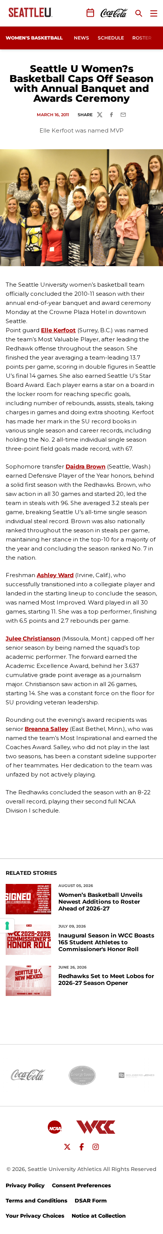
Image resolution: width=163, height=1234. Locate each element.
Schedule (111, 38)
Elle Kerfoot (58, 330)
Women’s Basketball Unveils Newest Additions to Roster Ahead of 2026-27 (100, 902)
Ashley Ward (55, 575)
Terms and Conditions (36, 1200)
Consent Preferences (81, 1185)
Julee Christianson (33, 638)
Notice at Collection (99, 1215)
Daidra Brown (85, 466)
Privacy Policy (25, 1185)
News (81, 38)
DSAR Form (91, 1200)
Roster (142, 38)
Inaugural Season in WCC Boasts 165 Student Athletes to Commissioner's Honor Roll (106, 942)
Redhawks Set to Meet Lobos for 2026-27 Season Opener (106, 979)
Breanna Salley (46, 728)
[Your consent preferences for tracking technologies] (7, 925)
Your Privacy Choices (35, 1215)
